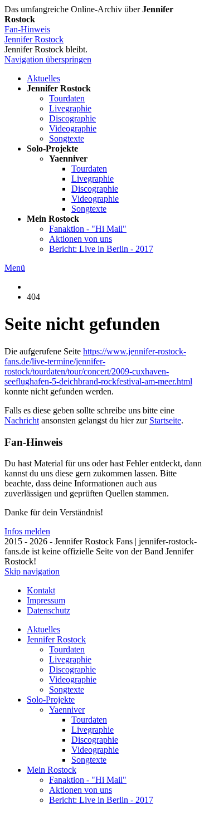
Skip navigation (32, 571)
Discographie (72, 118)
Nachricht (21, 420)
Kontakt (41, 590)
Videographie (72, 128)
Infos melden (27, 531)
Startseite (165, 420)
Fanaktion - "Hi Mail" (88, 228)
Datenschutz (48, 610)
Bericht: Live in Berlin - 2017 (101, 249)
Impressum (46, 600)
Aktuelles (43, 78)
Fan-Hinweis (27, 29)
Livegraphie (70, 108)
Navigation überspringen (47, 59)
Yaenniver (67, 709)
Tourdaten (67, 98)
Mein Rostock (51, 769)
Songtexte (66, 138)
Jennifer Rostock (34, 39)
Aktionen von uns (80, 238)
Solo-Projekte (51, 699)
